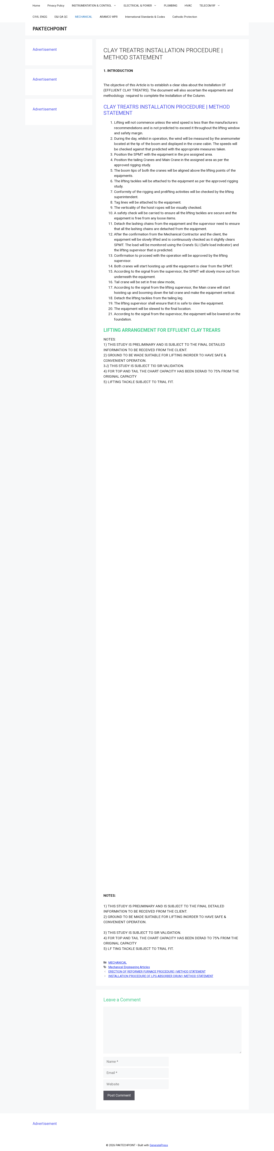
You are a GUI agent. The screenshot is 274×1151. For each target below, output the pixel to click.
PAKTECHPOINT (50, 29)
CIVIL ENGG (40, 16)
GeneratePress (159, 1145)
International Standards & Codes (145, 16)
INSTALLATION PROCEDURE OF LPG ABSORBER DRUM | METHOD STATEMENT (160, 976)
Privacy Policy (56, 5)
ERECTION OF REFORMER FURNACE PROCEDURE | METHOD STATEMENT (157, 971)
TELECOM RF (207, 5)
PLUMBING (170, 5)
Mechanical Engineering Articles (129, 967)
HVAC (188, 5)
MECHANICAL (83, 16)
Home (36, 5)
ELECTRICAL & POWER (138, 5)
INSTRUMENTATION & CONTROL (92, 5)
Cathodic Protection (184, 16)
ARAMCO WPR (109, 16)
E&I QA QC (61, 16)
